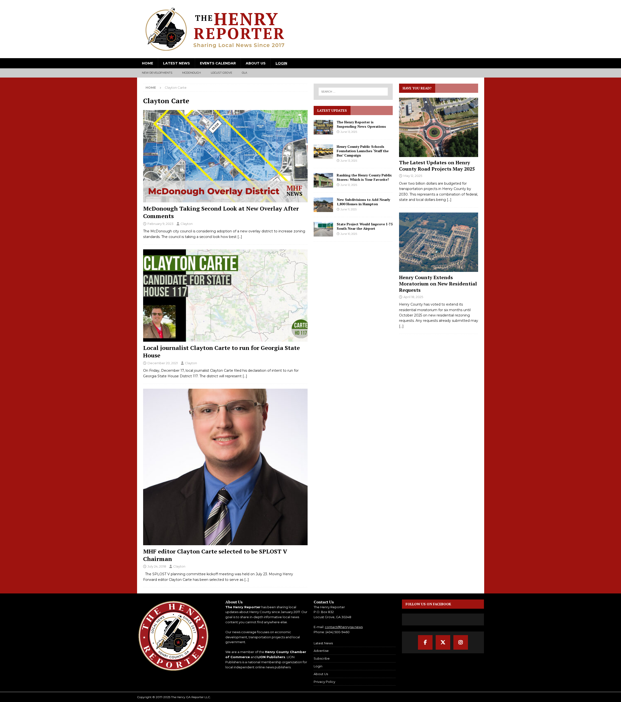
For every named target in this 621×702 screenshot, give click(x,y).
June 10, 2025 (349, 234)
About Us (256, 63)
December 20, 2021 (162, 363)
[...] (449, 199)
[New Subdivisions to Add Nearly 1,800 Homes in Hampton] (323, 204)
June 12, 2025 (349, 185)
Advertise (321, 651)
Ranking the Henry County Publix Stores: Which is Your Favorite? (364, 177)
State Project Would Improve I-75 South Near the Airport (365, 226)
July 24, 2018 (156, 566)
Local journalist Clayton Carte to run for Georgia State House (221, 351)
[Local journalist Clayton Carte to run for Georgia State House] (225, 295)
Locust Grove (221, 72)
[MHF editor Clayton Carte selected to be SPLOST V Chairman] (225, 467)
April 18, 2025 (413, 297)
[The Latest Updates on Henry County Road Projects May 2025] (438, 127)
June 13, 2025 (349, 132)
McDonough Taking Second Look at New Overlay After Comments (221, 212)
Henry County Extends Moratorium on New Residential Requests (438, 283)
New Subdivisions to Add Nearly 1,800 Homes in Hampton (363, 201)
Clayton (186, 224)
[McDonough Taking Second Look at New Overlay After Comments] (225, 156)
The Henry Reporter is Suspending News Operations (361, 124)
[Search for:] (353, 91)
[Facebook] (425, 642)
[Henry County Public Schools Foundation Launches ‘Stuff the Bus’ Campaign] (323, 151)
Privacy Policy (324, 682)
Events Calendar (218, 63)
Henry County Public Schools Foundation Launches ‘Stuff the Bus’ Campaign (363, 151)
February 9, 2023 (160, 224)
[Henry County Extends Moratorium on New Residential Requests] (438, 242)
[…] (239, 237)
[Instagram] (460, 642)
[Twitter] (443, 642)
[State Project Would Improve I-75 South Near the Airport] (323, 229)
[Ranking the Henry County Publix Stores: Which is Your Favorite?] (323, 180)
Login (281, 63)
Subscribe (322, 658)
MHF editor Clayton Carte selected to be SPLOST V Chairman (215, 555)
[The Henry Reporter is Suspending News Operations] (323, 127)
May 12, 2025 (412, 176)
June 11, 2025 (349, 209)
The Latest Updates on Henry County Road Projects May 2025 (437, 165)
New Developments (157, 72)
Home (147, 63)
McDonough (191, 72)
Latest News (176, 63)
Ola (244, 72)
